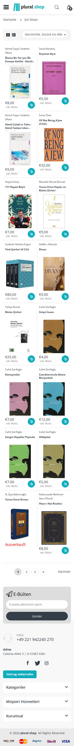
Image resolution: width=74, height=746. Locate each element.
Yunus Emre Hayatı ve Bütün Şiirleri (52, 188)
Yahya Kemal (12, 307)
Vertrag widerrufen (19, 674)
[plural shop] (28, 7)
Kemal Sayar (12, 48)
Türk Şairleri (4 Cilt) (17, 249)
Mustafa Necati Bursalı (52, 182)
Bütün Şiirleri (13, 312)
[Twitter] (37, 663)
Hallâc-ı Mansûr (48, 244)
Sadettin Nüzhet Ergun (18, 244)
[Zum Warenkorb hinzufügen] (31, 105)
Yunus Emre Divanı (16, 499)
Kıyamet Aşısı (47, 54)
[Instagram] (46, 663)
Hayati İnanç (12, 182)
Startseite (9, 20)
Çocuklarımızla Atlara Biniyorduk (52, 376)
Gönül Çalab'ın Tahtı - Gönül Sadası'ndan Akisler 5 (18, 127)
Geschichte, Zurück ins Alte (43, 34)
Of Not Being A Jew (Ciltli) (50, 122)
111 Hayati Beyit (15, 187)
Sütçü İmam (46, 312)
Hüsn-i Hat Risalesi (50, 503)
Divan (42, 249)
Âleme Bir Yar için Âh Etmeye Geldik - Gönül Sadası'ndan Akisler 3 (18, 60)
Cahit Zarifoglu (47, 307)
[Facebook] (27, 663)
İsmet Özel (45, 115)
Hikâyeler (45, 437)
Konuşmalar (12, 374)
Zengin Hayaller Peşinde (20, 437)
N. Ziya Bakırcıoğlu (15, 494)
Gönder (37, 616)
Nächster (64, 572)
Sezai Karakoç (47, 48)
